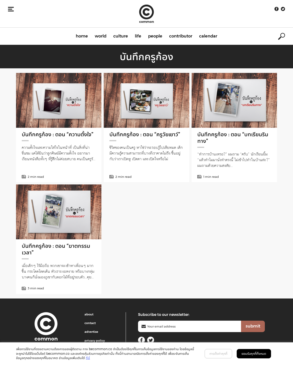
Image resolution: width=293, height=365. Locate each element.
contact (90, 323)
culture (120, 36)
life (138, 36)
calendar (208, 36)
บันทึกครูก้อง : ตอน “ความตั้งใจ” (57, 134)
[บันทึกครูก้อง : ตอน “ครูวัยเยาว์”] (146, 100)
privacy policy (94, 340)
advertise (91, 331)
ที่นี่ (88, 358)
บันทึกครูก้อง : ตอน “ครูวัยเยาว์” (144, 134)
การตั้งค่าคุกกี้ (218, 354)
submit (253, 326)
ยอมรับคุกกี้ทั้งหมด (253, 354)
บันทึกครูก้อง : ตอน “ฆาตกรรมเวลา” (56, 249)
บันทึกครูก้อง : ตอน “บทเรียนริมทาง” (232, 137)
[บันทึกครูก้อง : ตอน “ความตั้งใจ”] (58, 100)
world (100, 36)
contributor (180, 36)
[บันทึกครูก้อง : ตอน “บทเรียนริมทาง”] (234, 100)
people (155, 36)
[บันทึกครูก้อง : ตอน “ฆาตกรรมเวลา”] (58, 211)
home (82, 36)
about (88, 314)
